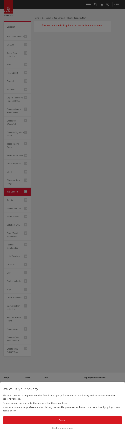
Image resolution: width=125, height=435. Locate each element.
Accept (62, 420)
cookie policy (9, 410)
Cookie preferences (62, 428)
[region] (62, 408)
